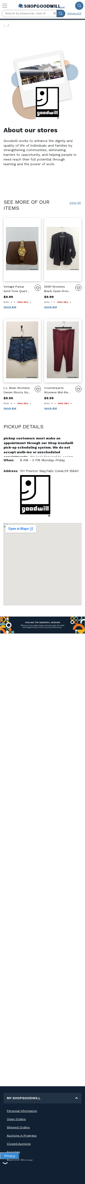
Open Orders (16, 1119)
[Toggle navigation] (5, 6)
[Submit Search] (79, 6)
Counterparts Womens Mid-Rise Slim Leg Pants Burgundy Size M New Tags (57, 390)
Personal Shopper (20, 1160)
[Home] (5, 25)
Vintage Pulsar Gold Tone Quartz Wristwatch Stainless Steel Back (16, 289)
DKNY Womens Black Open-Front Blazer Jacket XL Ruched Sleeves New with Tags (57, 289)
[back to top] (77, 1176)
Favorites (13, 1152)
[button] (54, 13)
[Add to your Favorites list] (38, 288)
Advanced (74, 13)
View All (75, 202)
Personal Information (22, 1111)
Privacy (9, 1156)
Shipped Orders (18, 1127)
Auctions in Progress (22, 1135)
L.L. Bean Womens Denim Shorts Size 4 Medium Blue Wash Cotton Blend (17, 390)
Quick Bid (10, 307)
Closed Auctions (19, 1143)
